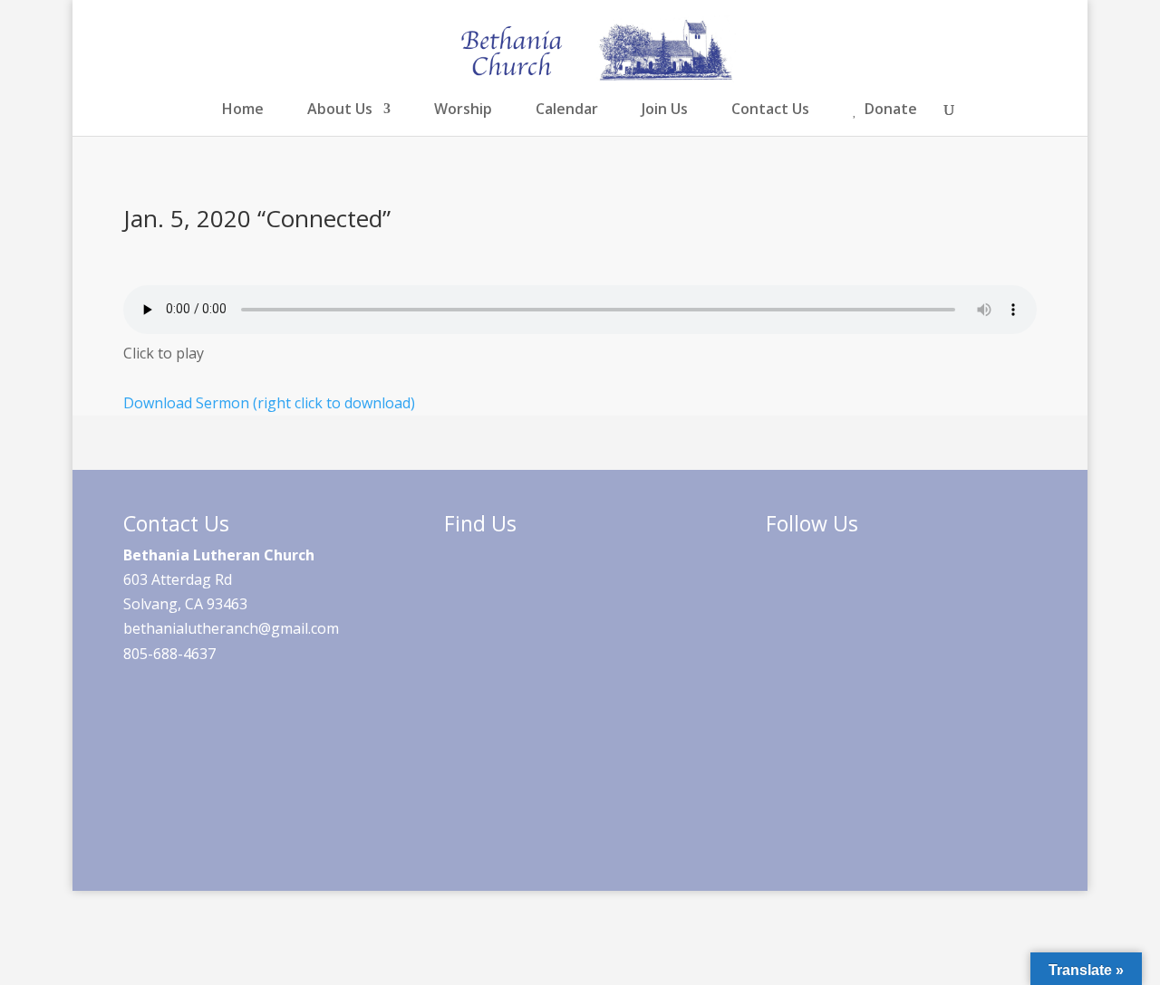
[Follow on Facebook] (792, 595)
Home (243, 110)
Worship (463, 110)
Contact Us (770, 110)
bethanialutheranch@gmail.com (231, 628)
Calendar (567, 110)
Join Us (665, 110)
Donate (891, 110)
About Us (339, 110)
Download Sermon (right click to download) (269, 403)
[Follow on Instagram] (852, 595)
